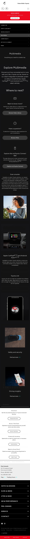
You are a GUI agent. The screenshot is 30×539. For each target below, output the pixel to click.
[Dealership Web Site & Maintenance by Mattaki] (4, 533)
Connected (4, 25)
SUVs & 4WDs (6, 491)
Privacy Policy (9, 530)
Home (1, 461)
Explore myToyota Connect (15, 166)
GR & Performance (9, 501)
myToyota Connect (6, 42)
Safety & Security (6, 28)
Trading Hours (11, 477)
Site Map (3, 530)
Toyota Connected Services (18, 461)
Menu (28, 8)
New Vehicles (7, 461)
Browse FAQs (15, 138)
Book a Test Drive (14, 431)
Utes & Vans (6, 496)
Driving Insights (5, 32)
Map (2, 477)
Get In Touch (14, 457)
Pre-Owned (6, 506)
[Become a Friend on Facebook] (2, 523)
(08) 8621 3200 (8, 472)
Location (7, 8)
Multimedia (4, 35)
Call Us (3, 8)
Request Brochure (14, 418)
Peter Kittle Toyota (23, 3)
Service (4, 511)
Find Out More (15, 270)
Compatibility (5, 38)
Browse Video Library (15, 113)
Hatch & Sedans (8, 486)
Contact (5, 516)
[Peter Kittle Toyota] (3, 3)
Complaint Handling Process (20, 530)
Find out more (14, 357)
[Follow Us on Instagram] (5, 523)
